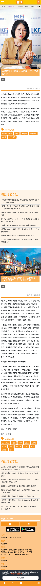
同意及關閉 (20, 578)
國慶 (32, 446)
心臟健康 (13, 552)
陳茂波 (18, 446)
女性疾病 (4, 554)
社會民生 (6, 443)
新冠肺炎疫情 (7, 134)
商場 (4, 446)
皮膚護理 (18, 554)
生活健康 (21, 549)
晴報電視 (11, 7)
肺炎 (17, 134)
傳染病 (24, 134)
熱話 (14, 537)
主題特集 (20, 7)
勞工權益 (13, 137)
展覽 (34, 443)
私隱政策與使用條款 (15, 574)
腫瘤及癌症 (5, 552)
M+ (12, 450)
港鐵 (11, 446)
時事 (27, 7)
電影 (27, 443)
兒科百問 (28, 552)
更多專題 (25, 554)
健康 (3, 7)
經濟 (14, 443)
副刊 (32, 7)
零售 (20, 443)
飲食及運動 (13, 549)
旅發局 (5, 450)
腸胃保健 (21, 552)
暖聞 (19, 537)
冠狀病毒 (34, 134)
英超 (26, 446)
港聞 (2, 80)
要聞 (10, 537)
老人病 (11, 554)
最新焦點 (4, 537)
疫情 (4, 137)
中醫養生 (28, 549)
